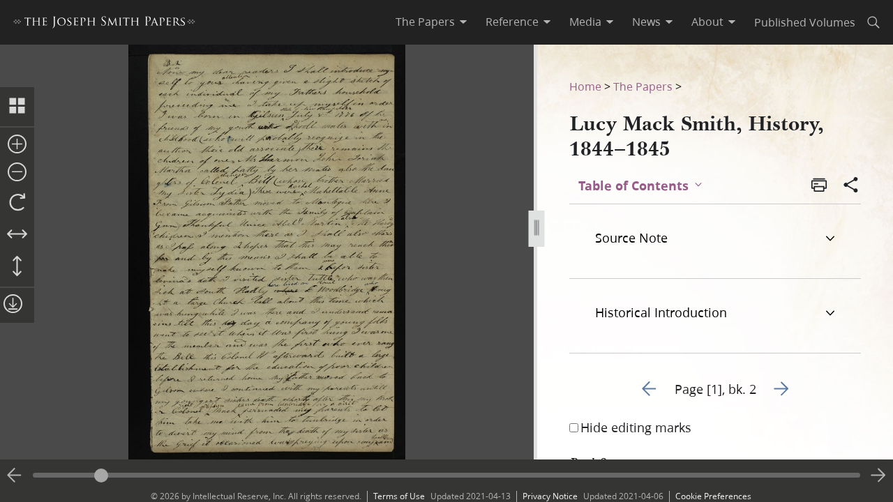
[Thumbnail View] (17, 106)
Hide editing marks (635, 427)
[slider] (446, 475)
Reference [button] (512, 21)
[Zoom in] (17, 145)
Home (585, 86)
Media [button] (585, 21)
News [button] (646, 21)
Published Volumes (804, 22)
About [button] (707, 21)
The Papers (643, 86)
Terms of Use (399, 496)
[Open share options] (851, 186)
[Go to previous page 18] (14, 475)
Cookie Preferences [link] (713, 496)
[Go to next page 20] (878, 475)
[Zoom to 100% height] (17, 267)
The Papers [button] (425, 21)
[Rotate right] (17, 203)
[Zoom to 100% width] (17, 235)
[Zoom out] (17, 173)
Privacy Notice (550, 496)
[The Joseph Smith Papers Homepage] (104, 24)
